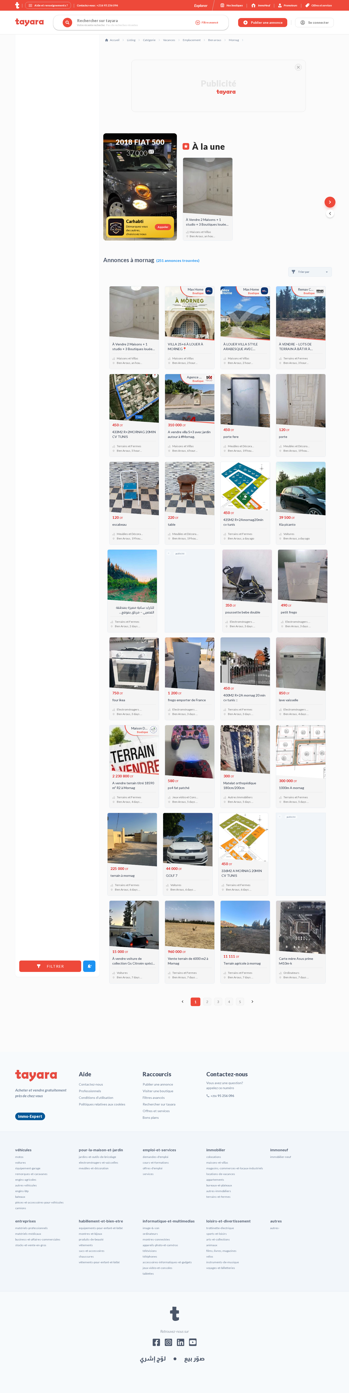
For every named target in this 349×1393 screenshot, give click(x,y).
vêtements (86, 1245)
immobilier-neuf (280, 1157)
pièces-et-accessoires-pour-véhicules (39, 1202)
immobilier (215, 1149)
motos (19, 1157)
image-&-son (151, 1228)
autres (276, 1221)
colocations (213, 1157)
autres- (274, 1228)
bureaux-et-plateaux (219, 1185)
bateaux (20, 1196)
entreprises (25, 1221)
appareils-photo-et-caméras (160, 1245)
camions (20, 1208)
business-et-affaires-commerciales (37, 1239)
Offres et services (156, 1111)
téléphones (150, 1256)
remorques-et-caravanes (31, 1174)
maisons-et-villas (217, 1162)
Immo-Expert (30, 1116)
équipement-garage (27, 1168)
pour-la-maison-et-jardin (101, 1149)
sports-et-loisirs (216, 1233)
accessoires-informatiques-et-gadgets (167, 1262)
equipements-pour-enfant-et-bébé (101, 1228)
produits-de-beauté (91, 1239)
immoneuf (279, 1149)
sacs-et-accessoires (91, 1251)
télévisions (150, 1251)
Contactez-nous (91, 1084)
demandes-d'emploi (155, 1157)
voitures (20, 1162)
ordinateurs (150, 1233)
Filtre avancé (210, 22)
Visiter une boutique (158, 1091)
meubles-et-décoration (93, 1168)
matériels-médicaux (28, 1233)
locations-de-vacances (220, 1174)
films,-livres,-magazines (221, 1251)
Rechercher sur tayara (159, 1104)
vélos (209, 1256)
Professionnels (90, 1091)
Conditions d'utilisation (96, 1098)
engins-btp (21, 1191)
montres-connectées (156, 1239)
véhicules (23, 1149)
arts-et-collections (218, 1239)
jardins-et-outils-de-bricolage (97, 1157)
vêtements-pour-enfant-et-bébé (99, 1262)
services (148, 1174)
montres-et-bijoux (90, 1233)
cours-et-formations (156, 1162)
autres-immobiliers (218, 1191)
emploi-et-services (159, 1149)
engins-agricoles (25, 1179)
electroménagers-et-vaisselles (98, 1162)
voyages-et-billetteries (220, 1268)
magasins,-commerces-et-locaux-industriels (234, 1168)
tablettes (148, 1273)
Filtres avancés (154, 1098)
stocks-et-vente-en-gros (30, 1245)
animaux (211, 1245)
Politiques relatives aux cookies (102, 1104)
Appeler (163, 227)
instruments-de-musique (222, 1262)
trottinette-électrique (220, 1228)
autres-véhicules (26, 1185)
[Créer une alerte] (89, 966)
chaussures (86, 1256)
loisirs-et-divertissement (228, 1221)
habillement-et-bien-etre (101, 1221)
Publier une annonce (158, 1084)
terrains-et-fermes (218, 1196)
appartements (215, 1179)
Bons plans (151, 1117)
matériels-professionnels (31, 1228)
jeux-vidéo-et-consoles (157, 1268)
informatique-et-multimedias (169, 1221)
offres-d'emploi (152, 1168)
